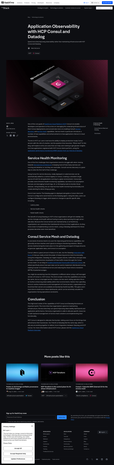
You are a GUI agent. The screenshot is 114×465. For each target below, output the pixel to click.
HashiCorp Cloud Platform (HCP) (55, 124)
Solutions (19, 3)
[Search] (111, 8)
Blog (85, 441)
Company (56, 3)
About (85, 434)
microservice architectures (43, 165)
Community (46, 444)
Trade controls (55, 459)
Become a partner (68, 446)
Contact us (86, 449)
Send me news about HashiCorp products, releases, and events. (26, 421)
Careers (86, 439)
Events (44, 436)
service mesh (42, 131)
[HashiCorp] (7, 2)
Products (26, 3)
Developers (40, 3)
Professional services (48, 451)
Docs (65, 434)
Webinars (45, 439)
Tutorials (66, 436)
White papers (46, 434)
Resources (49, 3)
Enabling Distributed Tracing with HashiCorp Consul (64, 263)
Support (45, 441)
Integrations (67, 439)
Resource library (68, 441)
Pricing (33, 3)
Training (45, 449)
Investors (86, 444)
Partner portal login (69, 449)
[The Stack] (5, 8)
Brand (85, 446)
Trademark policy (46, 459)
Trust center (37, 459)
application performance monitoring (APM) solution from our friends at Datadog (55, 151)
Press (85, 436)
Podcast (45, 446)
